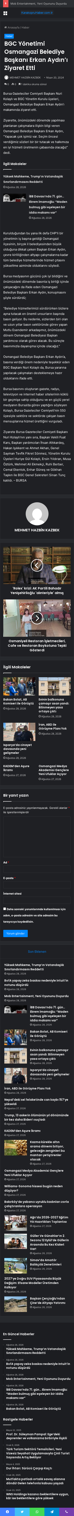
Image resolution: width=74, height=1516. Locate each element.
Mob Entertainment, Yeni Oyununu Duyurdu (38, 3)
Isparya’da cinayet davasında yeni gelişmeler (17, 749)
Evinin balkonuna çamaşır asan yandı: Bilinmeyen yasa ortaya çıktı (54, 705)
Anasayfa (13, 27)
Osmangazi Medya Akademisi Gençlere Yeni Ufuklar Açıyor (54, 770)
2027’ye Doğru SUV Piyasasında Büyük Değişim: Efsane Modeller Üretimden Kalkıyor (32, 1282)
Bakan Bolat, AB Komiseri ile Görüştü (18, 701)
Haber (25, 27)
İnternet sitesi (12, 893)
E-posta (9, 878)
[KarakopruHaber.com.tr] (37, 12)
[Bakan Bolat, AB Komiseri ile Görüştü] (19, 686)
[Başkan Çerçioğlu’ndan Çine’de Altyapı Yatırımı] (15, 1304)
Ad (6, 862)
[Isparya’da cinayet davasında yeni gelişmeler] (19, 732)
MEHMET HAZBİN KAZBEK (25, 77)
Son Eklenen (37, 952)
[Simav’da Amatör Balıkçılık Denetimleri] (15, 1266)
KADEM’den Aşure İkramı (16, 768)
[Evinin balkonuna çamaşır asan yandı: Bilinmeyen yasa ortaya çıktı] (55, 686)
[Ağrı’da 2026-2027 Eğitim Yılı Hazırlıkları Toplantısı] (15, 1223)
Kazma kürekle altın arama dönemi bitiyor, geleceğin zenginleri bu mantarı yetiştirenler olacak (47, 1150)
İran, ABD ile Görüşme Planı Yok (53, 727)
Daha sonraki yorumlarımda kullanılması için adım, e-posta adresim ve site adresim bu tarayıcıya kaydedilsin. (34, 915)
